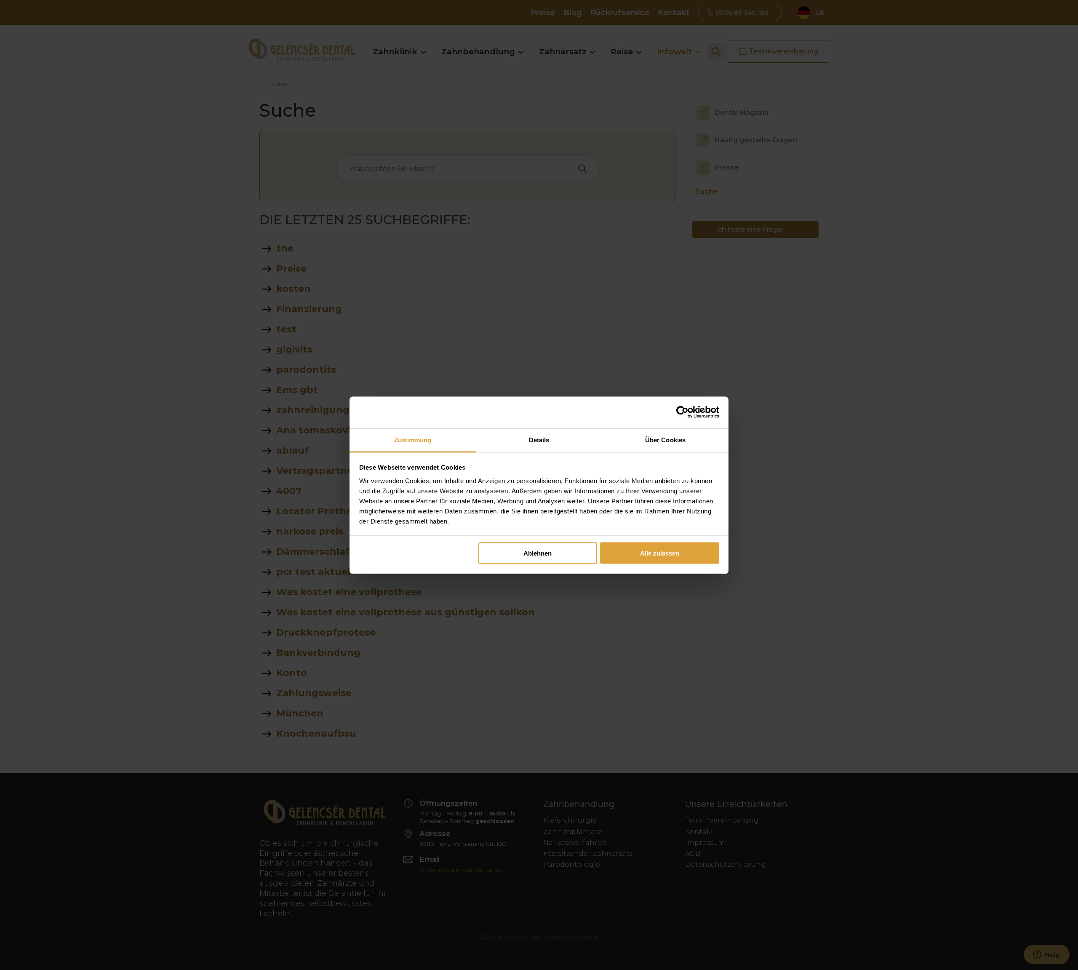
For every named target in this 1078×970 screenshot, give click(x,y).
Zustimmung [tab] (413, 439)
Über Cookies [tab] (665, 439)
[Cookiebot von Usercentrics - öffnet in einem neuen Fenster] (682, 412)
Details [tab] (539, 439)
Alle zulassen (659, 553)
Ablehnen (537, 553)
